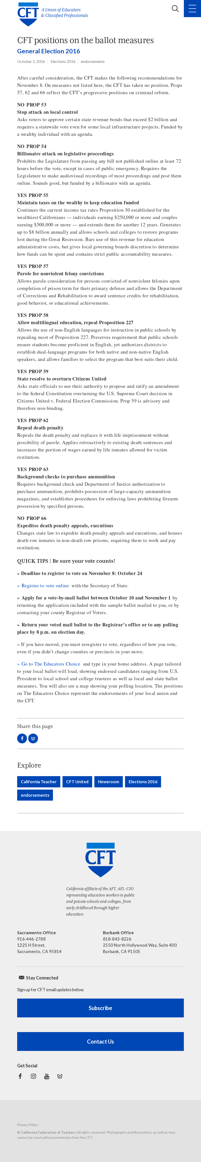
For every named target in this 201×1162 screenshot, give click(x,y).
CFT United (77, 781)
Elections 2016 (62, 61)
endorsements (93, 61)
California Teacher (39, 781)
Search (175, 8)
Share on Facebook (22, 738)
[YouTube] (47, 1076)
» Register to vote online (43, 585)
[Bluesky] (60, 1076)
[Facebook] (20, 1076)
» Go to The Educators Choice (48, 663)
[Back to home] (54, 14)
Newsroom (108, 781)
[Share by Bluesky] (33, 738)
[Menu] (192, 8)
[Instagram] (33, 1076)
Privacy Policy (27, 1125)
